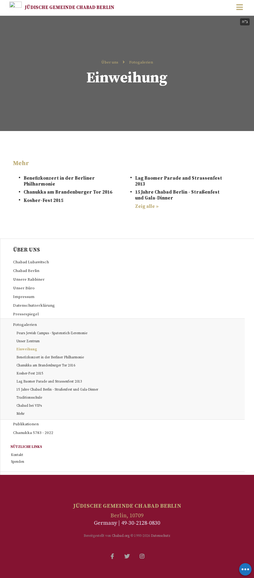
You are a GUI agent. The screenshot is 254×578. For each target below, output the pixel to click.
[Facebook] (112, 556)
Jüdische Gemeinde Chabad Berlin (69, 8)
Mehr (20, 414)
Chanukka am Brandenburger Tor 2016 (68, 192)
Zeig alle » (147, 206)
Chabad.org (120, 536)
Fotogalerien (141, 62)
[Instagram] (142, 556)
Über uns (109, 62)
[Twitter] (127, 556)
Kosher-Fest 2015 (43, 201)
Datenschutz (160, 536)
